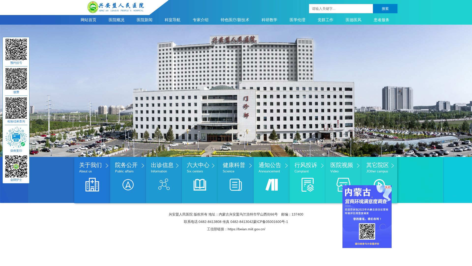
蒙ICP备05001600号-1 (270, 222)
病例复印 (16, 150)
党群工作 (325, 20)
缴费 (16, 92)
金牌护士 (16, 180)
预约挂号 (16, 63)
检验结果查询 (16, 121)
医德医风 (353, 20)
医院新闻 (144, 20)
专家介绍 (200, 20)
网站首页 (88, 20)
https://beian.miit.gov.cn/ (246, 229)
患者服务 (381, 20)
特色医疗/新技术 (235, 20)
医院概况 (116, 20)
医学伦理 (297, 20)
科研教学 (269, 20)
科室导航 (172, 20)
